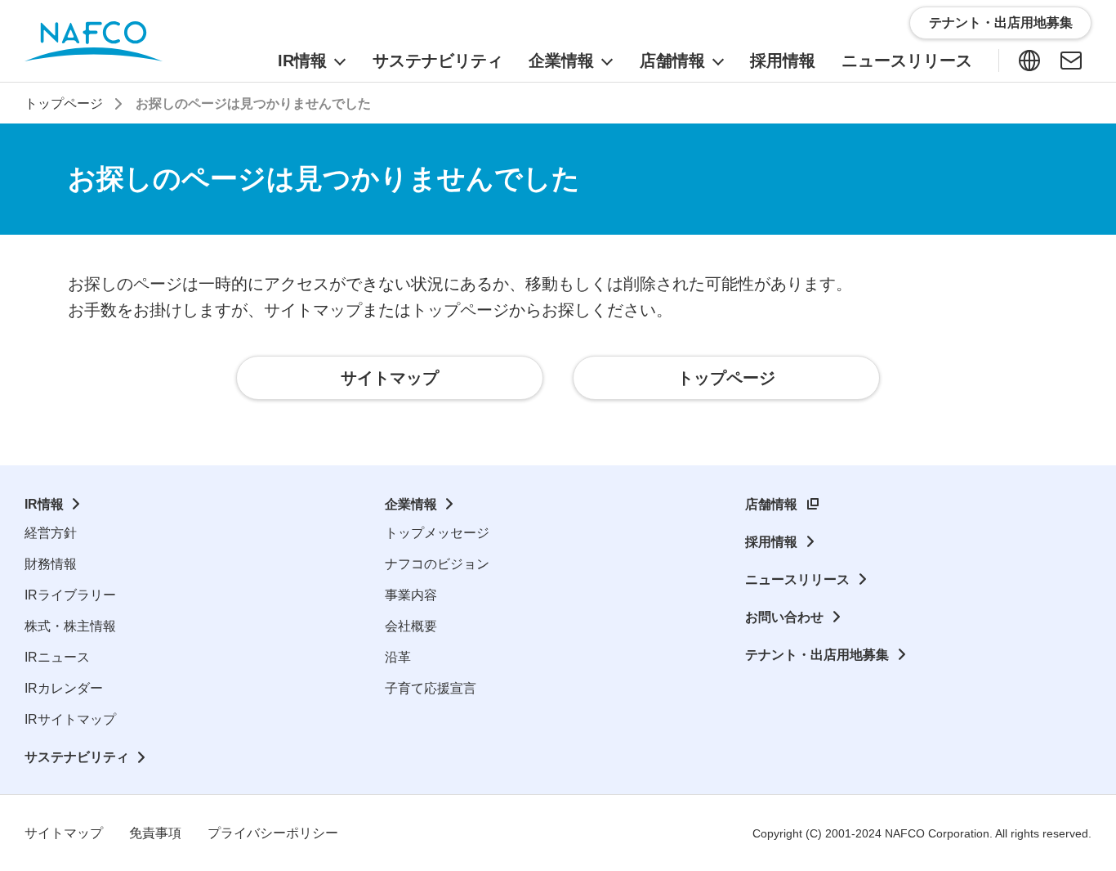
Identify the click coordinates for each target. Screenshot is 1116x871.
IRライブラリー (70, 595)
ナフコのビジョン (437, 564)
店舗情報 (771, 504)
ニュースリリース (797, 579)
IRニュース (57, 657)
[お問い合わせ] (1071, 61)
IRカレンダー (64, 688)
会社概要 (411, 626)
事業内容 (411, 595)
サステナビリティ (77, 757)
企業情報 (411, 504)
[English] (1029, 60)
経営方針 (51, 533)
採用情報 (771, 542)
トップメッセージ (437, 533)
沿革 (398, 657)
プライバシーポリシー (273, 833)
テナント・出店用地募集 (817, 655)
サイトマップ (64, 833)
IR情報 (44, 504)
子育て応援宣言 (430, 688)
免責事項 (155, 833)
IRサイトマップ (70, 719)
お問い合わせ (784, 617)
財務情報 (51, 564)
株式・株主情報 (70, 626)
